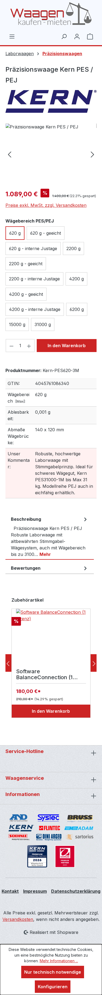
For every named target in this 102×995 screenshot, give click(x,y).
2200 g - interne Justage (34, 278)
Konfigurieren (52, 986)
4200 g (76, 278)
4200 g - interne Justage (34, 309)
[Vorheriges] (9, 154)
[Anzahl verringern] (11, 345)
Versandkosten (17, 919)
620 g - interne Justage (33, 248)
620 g (15, 233)
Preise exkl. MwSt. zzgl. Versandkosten (45, 205)
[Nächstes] (92, 154)
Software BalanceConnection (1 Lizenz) (44, 674)
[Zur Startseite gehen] (51, 13)
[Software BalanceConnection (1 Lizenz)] (51, 636)
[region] (51, 154)
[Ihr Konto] (77, 36)
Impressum (35, 891)
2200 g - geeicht (25, 263)
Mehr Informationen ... (59, 960)
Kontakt (10, 891)
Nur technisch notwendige (52, 972)
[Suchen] (63, 36)
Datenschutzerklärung (75, 891)
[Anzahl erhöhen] (29, 345)
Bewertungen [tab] (26, 568)
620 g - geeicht (45, 233)
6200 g (77, 309)
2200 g (73, 248)
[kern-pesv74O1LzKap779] (51, 154)
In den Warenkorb (67, 345)
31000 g (43, 324)
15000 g (17, 324)
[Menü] (11, 36)
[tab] (49, 537)
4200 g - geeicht (26, 294)
